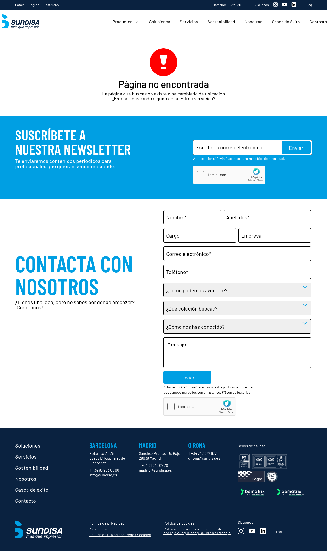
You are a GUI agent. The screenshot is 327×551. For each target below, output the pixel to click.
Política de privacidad (107, 523)
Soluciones (27, 445)
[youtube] (284, 4)
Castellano (51, 5)
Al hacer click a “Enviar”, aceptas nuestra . (239, 158)
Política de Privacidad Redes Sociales (120, 534)
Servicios (26, 456)
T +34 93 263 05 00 (104, 470)
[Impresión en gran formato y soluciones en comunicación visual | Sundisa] (26, 21)
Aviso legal (98, 529)
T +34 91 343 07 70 (153, 465)
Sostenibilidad (31, 467)
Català (19, 5)
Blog (308, 4)
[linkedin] (293, 4)
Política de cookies (179, 523)
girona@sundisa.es (204, 458)
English (33, 5)
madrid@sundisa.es (155, 470)
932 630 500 (238, 5)
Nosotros (25, 478)
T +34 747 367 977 (202, 453)
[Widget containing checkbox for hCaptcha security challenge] (229, 175)
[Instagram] (275, 4)
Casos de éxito (31, 489)
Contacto (25, 500)
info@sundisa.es (103, 475)
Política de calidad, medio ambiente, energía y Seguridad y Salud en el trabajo (197, 531)
